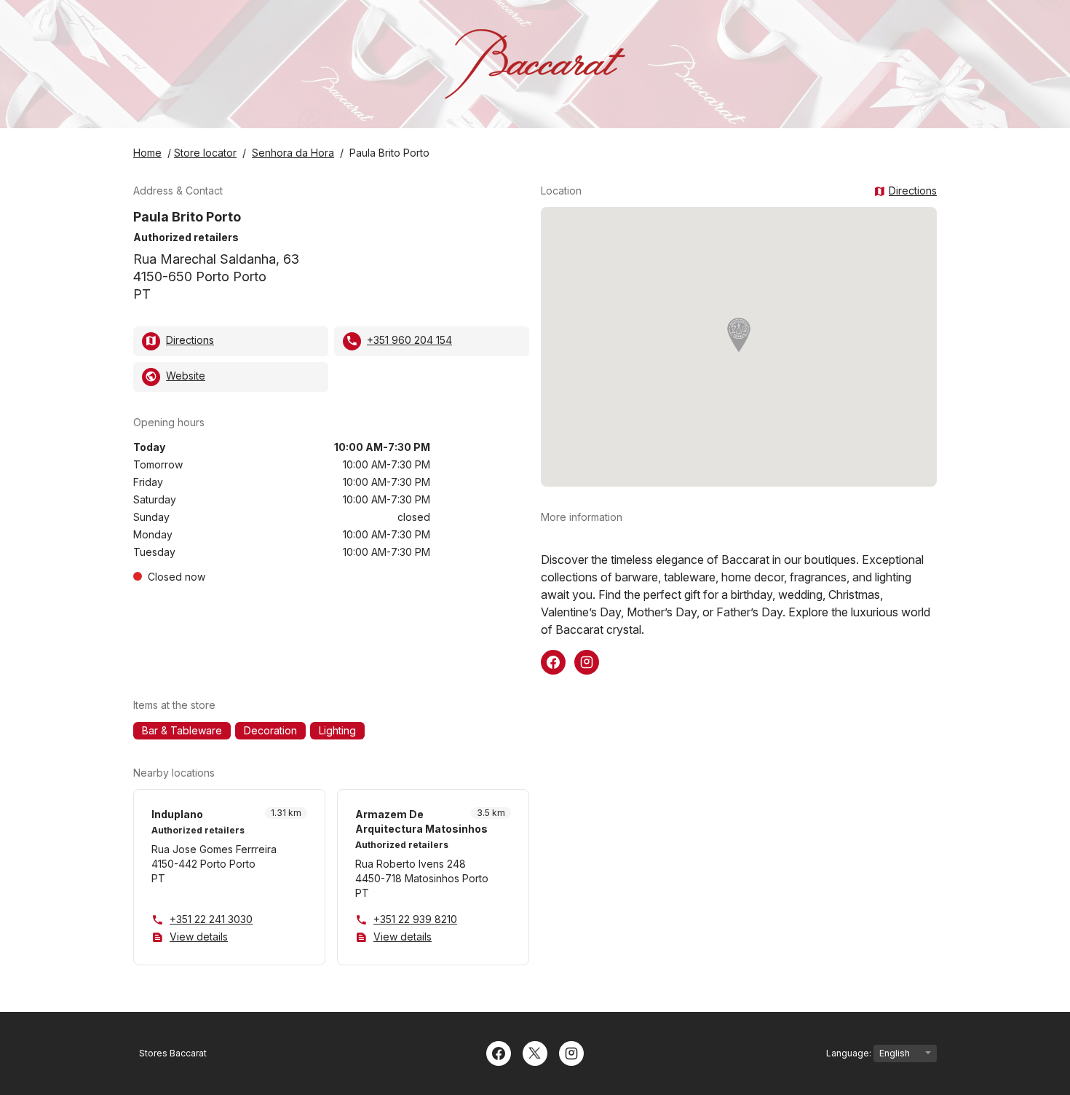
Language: (849, 1053)
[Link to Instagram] (586, 661)
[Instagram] (571, 1052)
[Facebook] (498, 1052)
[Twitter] (535, 1052)
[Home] (535, 64)
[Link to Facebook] (553, 661)
